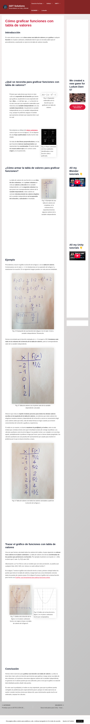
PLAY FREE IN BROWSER (77, 107)
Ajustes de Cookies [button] (68, 721)
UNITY (57, 3)
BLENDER (34, 10)
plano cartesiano (32, 130)
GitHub (49, 3)
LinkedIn (44, 10)
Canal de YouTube (36, 3)
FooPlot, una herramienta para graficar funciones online (32, 577)
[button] (43, 3)
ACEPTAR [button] (80, 721)
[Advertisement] (32, 60)
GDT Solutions (17, 6)
